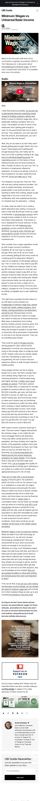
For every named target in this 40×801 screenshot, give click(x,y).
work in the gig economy (23, 343)
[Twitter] (28, 723)
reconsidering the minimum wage (15, 67)
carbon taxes (23, 499)
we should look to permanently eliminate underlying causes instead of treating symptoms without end (20, 113)
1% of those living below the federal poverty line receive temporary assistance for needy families (17, 455)
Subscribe (20, 777)
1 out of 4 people (18, 463)
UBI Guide (7, 10)
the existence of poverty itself (21, 595)
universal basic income (23, 214)
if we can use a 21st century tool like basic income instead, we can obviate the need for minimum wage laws (20, 586)
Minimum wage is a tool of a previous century (20, 532)
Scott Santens (6, 28)
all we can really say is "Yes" (20, 177)
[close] (37, 3)
